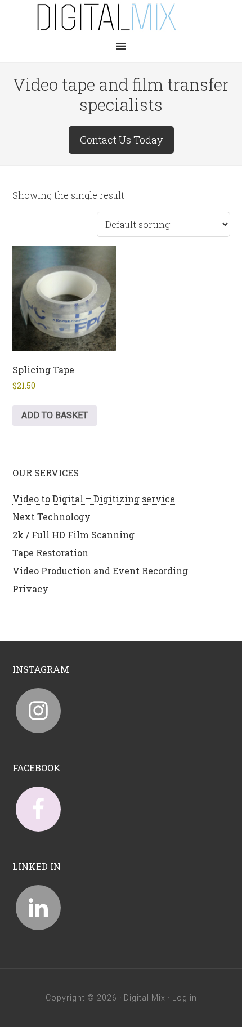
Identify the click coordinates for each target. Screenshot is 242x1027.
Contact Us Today (121, 139)
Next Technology (51, 517)
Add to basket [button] (54, 415)
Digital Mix (121, 17)
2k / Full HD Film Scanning (73, 535)
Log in (184, 997)
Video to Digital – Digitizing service (93, 498)
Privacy (30, 589)
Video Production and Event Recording (100, 571)
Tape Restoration (50, 553)
